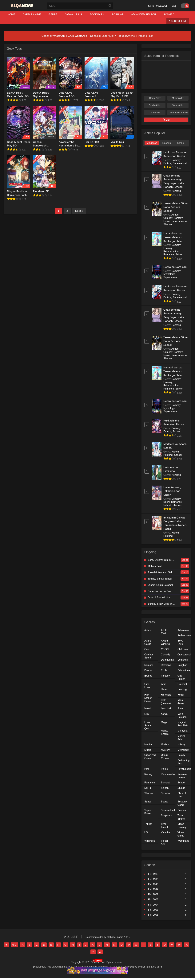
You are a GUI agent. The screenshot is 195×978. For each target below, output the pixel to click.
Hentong (176, 190)
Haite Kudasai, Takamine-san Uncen (172, 491)
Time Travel (164, 825)
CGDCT (165, 649)
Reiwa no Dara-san (175, 266)
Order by (177, 112)
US (146, 832)
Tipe (154, 112)
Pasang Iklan (145, 35)
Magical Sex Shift (182, 724)
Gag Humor (181, 677)
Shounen (168, 224)
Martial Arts (181, 738)
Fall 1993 (153, 874)
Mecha (148, 744)
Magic (164, 722)
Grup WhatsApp (77, 35)
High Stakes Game (148, 698)
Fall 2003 (153, 899)
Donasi (94, 35)
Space (147, 801)
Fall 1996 (153, 879)
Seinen (179, 254)
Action (174, 214)
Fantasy (178, 217)
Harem (175, 451)
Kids (146, 713)
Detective (166, 665)
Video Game (180, 834)
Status (177, 105)
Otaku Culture (165, 757)
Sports (164, 801)
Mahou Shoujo (165, 732)
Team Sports (181, 817)
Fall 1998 (153, 884)
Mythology (169, 274)
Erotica (167, 163)
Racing (148, 774)
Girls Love (147, 686)
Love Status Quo (148, 725)
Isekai (166, 221)
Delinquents (167, 659)
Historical (166, 694)
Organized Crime (150, 757)
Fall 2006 (153, 914)
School (176, 431)
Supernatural (180, 163)
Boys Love (180, 642)
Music (147, 749)
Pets (146, 768)
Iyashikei (166, 708)
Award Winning (165, 642)
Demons (148, 665)
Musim (177, 98)
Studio (154, 105)
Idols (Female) (166, 702)
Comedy (176, 160)
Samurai (165, 782)
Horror (180, 694)
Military (181, 744)
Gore (163, 684)
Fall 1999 (153, 889)
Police (164, 768)
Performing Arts (183, 762)
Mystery (165, 749)
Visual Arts (164, 842)
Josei (180, 708)
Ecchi (166, 501)
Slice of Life (181, 795)
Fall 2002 (153, 894)
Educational (183, 670)
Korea (164, 713)
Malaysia (182, 730)
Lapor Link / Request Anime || (119, 35)
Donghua (182, 665)
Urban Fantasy (181, 825)
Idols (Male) (180, 702)
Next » (79, 210)
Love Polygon (181, 715)
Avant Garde (147, 642)
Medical (165, 744)
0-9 (14, 944)
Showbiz (165, 793)
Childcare (182, 649)
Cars (146, 649)
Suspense (166, 815)
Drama (148, 670)
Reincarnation (179, 221)
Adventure (183, 630)
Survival (181, 810)
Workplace (183, 840)
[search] (110, 5)
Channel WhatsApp (53, 35)
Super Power (147, 812)
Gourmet (182, 684)
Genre (154, 98)
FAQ (173, 5)
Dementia (182, 659)
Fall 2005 (153, 909)
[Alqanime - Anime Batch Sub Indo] (22, 8)
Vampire (165, 832)
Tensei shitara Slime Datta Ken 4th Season (175, 207)
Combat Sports (148, 656)
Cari (167, 119)
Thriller (148, 823)
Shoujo (181, 787)
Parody (181, 755)
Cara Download (157, 5)
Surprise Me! (178, 21)
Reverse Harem (182, 776)
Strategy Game (182, 803)
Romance (168, 254)
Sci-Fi (147, 787)
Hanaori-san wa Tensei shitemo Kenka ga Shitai (172, 237)
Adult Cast (164, 632)
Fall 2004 (153, 904)
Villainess (149, 840)
